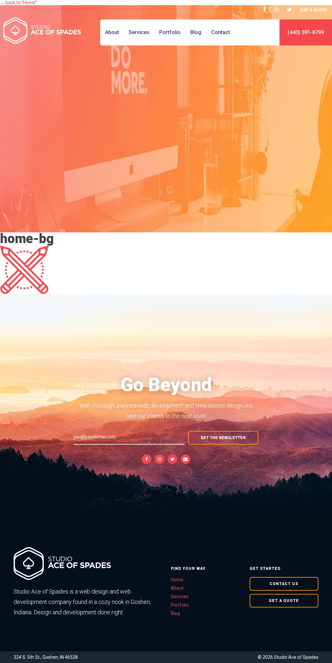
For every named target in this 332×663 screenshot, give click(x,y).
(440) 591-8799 (306, 32)
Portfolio (170, 32)
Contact (220, 32)
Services (139, 32)
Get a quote (313, 9)
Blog (195, 32)
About (112, 32)
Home (177, 579)
